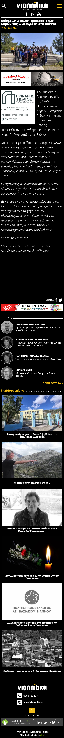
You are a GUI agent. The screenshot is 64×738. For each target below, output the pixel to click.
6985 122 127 (30, 696)
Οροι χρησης (32, 716)
